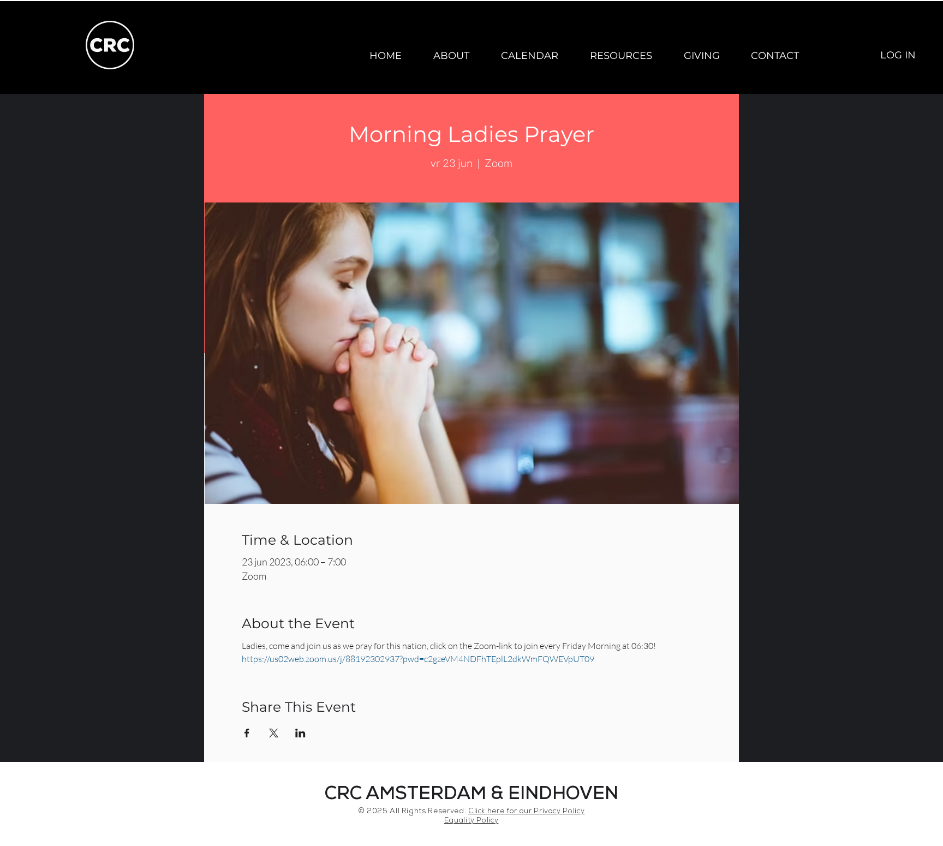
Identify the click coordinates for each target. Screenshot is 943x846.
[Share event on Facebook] (247, 733)
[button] (451, 55)
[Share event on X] (273, 733)
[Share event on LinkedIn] (300, 733)
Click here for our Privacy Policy (526, 811)
